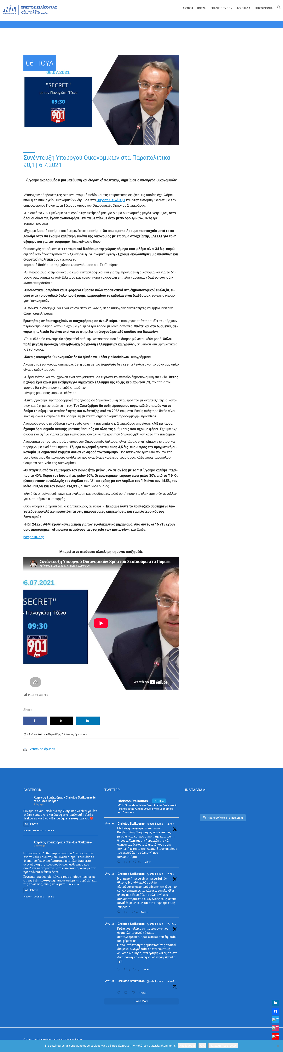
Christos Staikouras (131, 823)
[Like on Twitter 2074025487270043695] (134, 992)
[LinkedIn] (275, 1003)
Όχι (202, 1045)
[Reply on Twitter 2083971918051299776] (119, 912)
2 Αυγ (170, 823)
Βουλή (201, 8)
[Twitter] (275, 1019)
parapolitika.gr (33, 537)
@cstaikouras (155, 823)
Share (51, 830)
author (82, 734)
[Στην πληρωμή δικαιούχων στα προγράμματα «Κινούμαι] (196, 804)
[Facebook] (275, 1011)
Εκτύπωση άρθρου (41, 749)
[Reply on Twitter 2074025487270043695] (119, 992)
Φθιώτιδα (243, 8)
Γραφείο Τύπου (221, 8)
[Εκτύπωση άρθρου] (25, 749)
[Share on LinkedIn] (88, 721)
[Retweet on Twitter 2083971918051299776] (127, 912)
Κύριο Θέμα (54, 734)
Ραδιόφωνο (67, 734)
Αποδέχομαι (187, 1045)
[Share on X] (61, 721)
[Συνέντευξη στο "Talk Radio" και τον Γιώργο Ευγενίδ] (248, 804)
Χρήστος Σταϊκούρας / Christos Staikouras (63, 797)
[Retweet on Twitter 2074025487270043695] (127, 992)
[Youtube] (275, 1036)
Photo (34, 824)
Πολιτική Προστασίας (223, 1045)
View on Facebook (33, 830)
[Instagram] (275, 1028)
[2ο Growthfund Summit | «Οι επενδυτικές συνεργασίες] (222, 804)
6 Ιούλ (170, 981)
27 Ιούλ (171, 924)
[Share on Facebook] (35, 721)
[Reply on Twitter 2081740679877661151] (119, 969)
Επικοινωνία (263, 8)
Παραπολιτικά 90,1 (111, 200)
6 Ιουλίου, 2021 (35, 734)
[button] (278, 8)
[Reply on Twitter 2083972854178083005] (119, 862)
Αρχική (188, 8)
